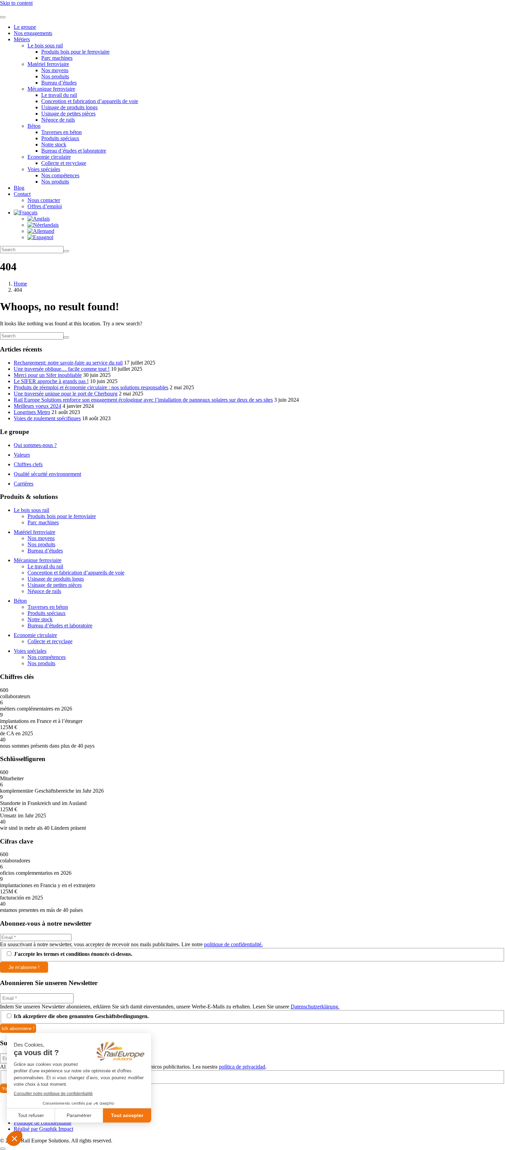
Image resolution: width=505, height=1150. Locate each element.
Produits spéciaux (60, 138)
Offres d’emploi (44, 206)
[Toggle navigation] (2, 17)
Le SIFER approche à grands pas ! (51, 381)
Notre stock (53, 144)
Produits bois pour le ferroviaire (75, 52)
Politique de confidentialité (42, 1123)
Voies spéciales (43, 169)
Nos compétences (60, 175)
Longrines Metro (32, 412)
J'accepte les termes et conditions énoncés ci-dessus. (72, 954)
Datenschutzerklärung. (315, 1006)
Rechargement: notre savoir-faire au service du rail (68, 363)
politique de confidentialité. (233, 944)
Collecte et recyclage (63, 163)
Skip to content (16, 3)
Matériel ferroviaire (48, 64)
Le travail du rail (59, 95)
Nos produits (55, 76)
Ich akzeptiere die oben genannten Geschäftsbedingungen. (80, 1016)
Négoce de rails (58, 120)
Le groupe (25, 27)
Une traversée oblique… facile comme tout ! (62, 369)
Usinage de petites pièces (68, 113)
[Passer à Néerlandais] (43, 225)
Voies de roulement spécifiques (47, 418)
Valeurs (22, 455)
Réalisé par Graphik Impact (43, 1129)
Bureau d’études (59, 83)
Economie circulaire (49, 157)
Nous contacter (43, 200)
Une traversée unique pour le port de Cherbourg (65, 394)
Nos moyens (54, 70)
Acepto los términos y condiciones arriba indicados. (72, 1076)
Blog (19, 188)
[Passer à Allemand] (40, 231)
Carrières (23, 484)
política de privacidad (242, 1067)
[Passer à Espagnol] (40, 237)
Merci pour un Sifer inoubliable (48, 375)
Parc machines (56, 58)
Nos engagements (33, 33)
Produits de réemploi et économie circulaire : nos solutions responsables (91, 387)
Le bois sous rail (45, 45)
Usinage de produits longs (69, 107)
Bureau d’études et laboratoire (73, 151)
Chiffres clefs (28, 464)
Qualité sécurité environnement (47, 474)
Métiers (22, 39)
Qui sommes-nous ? (35, 445)
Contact (22, 194)
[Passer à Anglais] (38, 219)
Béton (34, 126)
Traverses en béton (61, 132)
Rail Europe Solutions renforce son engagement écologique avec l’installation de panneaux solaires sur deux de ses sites (143, 400)
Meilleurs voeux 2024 (37, 406)
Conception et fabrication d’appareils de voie (89, 101)
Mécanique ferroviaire (51, 89)
